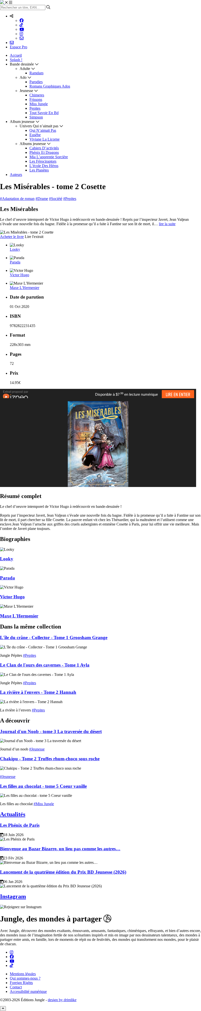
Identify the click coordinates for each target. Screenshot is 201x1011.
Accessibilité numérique (28, 991)
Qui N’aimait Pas (42, 130)
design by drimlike (62, 1000)
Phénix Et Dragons (44, 152)
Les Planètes (39, 170)
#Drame (42, 199)
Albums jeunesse (33, 144)
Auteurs (16, 174)
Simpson (36, 117)
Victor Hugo (19, 275)
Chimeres (36, 95)
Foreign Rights (21, 983)
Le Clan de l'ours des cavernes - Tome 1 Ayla (44, 665)
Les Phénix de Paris (19, 825)
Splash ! (16, 60)
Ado (23, 77)
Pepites (34, 108)
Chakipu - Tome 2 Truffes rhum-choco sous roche (50, 758)
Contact (16, 987)
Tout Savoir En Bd (44, 113)
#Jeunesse (37, 749)
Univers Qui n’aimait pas (39, 126)
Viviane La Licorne (44, 139)
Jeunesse (26, 91)
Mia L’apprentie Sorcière (48, 157)
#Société (55, 199)
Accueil (16, 55)
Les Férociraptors (42, 161)
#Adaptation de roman (17, 199)
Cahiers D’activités (44, 148)
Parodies (36, 82)
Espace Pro (18, 47)
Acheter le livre (12, 237)
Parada (15, 262)
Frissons (35, 99)
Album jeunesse (22, 121)
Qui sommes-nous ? (25, 978)
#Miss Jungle (44, 804)
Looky (15, 249)
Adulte (25, 68)
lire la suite (167, 224)
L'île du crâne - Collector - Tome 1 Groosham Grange (53, 637)
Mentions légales (23, 974)
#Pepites (69, 199)
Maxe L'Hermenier (24, 288)
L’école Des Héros (43, 166)
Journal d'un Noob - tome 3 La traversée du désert (51, 731)
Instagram (13, 896)
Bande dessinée (22, 64)
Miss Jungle (38, 104)
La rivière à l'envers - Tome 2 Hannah (38, 692)
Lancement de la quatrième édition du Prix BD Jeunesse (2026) (63, 872)
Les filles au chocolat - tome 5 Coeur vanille (43, 786)
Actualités (12, 814)
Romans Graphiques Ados (49, 86)
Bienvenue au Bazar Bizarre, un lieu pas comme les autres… (60, 848)
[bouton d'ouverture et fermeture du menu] (8, 2)
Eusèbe (35, 135)
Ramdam (36, 73)
